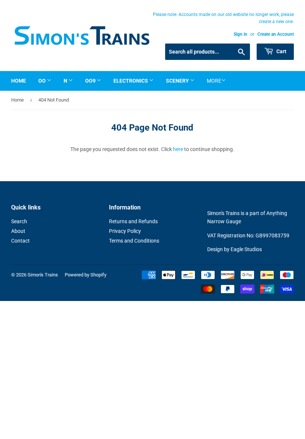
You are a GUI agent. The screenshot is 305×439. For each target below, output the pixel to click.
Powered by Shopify (85, 275)
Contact (20, 241)
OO (42, 81)
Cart (280, 51)
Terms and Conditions (134, 241)
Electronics (131, 81)
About (18, 231)
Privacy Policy (125, 231)
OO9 (91, 81)
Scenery (178, 81)
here (178, 149)
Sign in (240, 34)
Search (19, 221)
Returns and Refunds (133, 221)
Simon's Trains (43, 275)
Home (18, 81)
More (214, 81)
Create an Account (275, 34)
